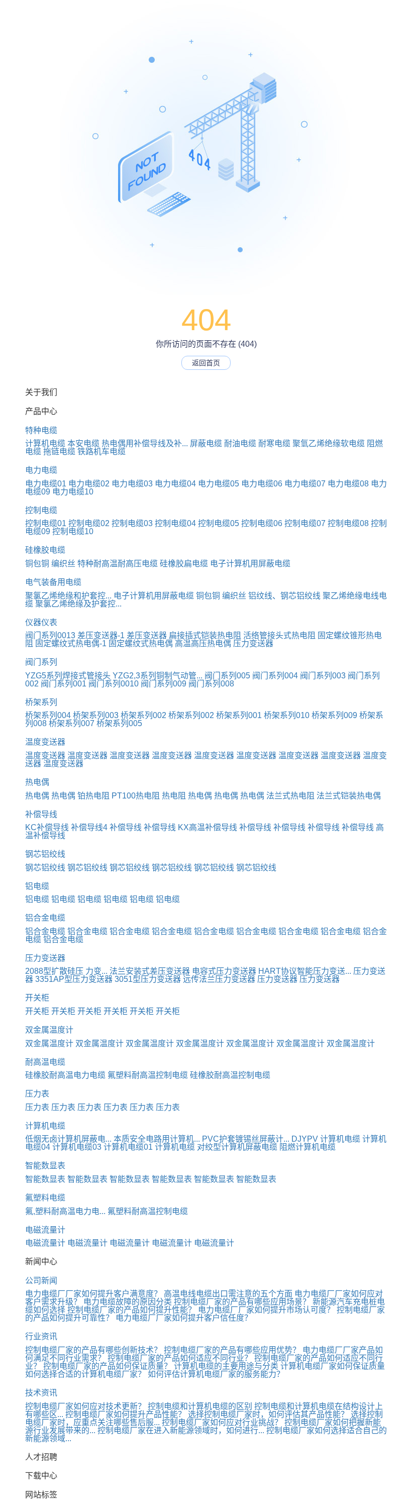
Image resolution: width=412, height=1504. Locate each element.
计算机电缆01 (128, 1147)
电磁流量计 (45, 1230)
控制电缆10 (72, 531)
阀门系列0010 (113, 683)
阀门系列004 (275, 675)
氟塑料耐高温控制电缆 (148, 1075)
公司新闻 (41, 1280)
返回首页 (206, 363)
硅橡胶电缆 (45, 550)
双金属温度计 (49, 1030)
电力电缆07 (305, 483)
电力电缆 (41, 470)
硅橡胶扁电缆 (184, 563)
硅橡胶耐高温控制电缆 (230, 1075)
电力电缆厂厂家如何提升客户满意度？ (93, 1293)
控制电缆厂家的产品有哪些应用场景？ (242, 1301)
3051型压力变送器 (148, 979)
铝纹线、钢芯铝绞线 (284, 595)
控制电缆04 (175, 523)
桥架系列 (41, 702)
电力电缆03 (132, 483)
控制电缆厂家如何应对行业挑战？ (222, 1422)
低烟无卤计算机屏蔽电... (68, 1139)
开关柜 (37, 997)
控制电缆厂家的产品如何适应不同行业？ (180, 1358)
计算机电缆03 (76, 1147)
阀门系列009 (163, 683)
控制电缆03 (132, 523)
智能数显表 (45, 1165)
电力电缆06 (261, 483)
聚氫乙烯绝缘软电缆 (328, 443)
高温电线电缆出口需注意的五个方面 (228, 1293)
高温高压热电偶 (203, 643)
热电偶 (37, 782)
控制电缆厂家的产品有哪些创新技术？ (93, 1350)
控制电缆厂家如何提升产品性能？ (125, 1414)
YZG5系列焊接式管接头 (68, 675)
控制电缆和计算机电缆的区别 (200, 1406)
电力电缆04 (175, 483)
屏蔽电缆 (206, 443)
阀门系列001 (63, 683)
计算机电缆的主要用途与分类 (226, 1366)
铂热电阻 (93, 795)
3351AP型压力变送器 (74, 979)
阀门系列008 (211, 683)
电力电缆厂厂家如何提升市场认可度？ (266, 1310)
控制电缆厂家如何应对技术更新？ (85, 1406)
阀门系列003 (323, 675)
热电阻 (174, 795)
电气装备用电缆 (53, 582)
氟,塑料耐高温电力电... (65, 1211)
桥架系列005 (119, 723)
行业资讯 (41, 1336)
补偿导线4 (89, 827)
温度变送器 (45, 742)
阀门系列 (41, 662)
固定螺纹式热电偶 (141, 643)
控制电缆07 (305, 523)
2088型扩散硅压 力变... (66, 971)
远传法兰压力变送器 (219, 979)
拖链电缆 (59, 451)
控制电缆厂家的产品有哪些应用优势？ (232, 1350)
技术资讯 (41, 1392)
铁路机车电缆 (101, 451)
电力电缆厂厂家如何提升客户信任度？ (184, 1318)
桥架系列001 (239, 715)
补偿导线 (41, 814)
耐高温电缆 (45, 1062)
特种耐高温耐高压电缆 (117, 563)
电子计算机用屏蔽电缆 (250, 563)
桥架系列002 (143, 715)
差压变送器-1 (101, 635)
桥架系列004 (48, 715)
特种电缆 (41, 430)
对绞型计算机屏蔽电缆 (237, 1147)
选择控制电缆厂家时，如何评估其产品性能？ (268, 1414)
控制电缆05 (218, 523)
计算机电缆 (45, 443)
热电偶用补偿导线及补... (144, 443)
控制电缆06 (261, 523)
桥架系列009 (334, 715)
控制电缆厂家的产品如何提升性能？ (131, 1310)
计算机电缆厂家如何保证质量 (332, 1366)
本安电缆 (83, 443)
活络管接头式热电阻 (279, 635)
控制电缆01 (45, 523)
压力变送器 (253, 643)
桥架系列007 (71, 723)
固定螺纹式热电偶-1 (71, 643)
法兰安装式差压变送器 (150, 971)
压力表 (37, 1093)
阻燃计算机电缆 (307, 1147)
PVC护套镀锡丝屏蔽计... (245, 1139)
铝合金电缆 (45, 918)
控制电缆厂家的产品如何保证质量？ (107, 1366)
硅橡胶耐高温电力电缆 (65, 1075)
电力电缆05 (218, 483)
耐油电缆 (240, 443)
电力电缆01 (45, 483)
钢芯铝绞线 (45, 854)
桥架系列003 (96, 715)
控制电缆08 (348, 523)
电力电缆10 (72, 491)
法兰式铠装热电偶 (349, 795)
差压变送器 (147, 635)
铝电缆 (37, 886)
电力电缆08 (348, 483)
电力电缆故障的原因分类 (127, 1301)
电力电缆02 (89, 483)
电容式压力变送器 (224, 971)
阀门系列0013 (50, 635)
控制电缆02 (89, 523)
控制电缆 (41, 510)
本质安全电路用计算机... (157, 1139)
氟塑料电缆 (45, 1197)
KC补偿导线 (47, 827)
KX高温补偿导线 (207, 827)
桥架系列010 (287, 715)
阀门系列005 (227, 675)
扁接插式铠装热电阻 (205, 635)
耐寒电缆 (274, 443)
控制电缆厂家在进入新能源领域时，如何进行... (180, 1430)
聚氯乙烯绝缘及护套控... (78, 603)
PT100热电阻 (136, 795)
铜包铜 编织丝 (50, 563)
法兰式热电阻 (290, 795)
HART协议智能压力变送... (304, 971)
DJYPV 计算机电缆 (325, 1139)
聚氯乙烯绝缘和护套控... (68, 595)
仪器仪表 (41, 622)
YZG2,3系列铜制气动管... (157, 675)
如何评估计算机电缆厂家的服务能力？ (216, 1374)
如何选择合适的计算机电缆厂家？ (85, 1374)
